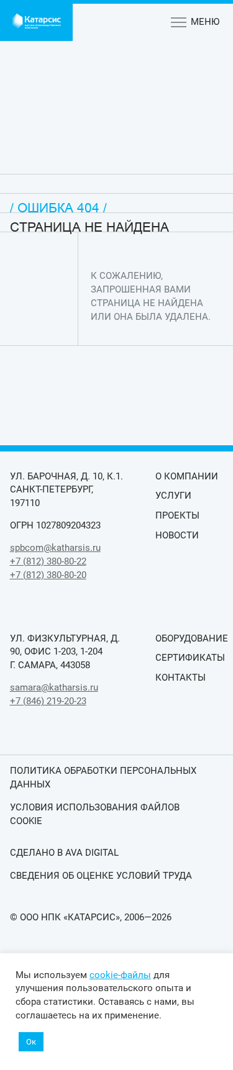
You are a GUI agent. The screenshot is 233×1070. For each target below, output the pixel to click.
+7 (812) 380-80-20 (48, 575)
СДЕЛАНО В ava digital (64, 852)
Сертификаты (189, 657)
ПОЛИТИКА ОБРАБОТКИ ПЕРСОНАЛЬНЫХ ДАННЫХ (103, 777)
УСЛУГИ (173, 495)
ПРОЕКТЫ (177, 515)
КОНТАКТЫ (180, 677)
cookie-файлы (120, 975)
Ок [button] (31, 1041)
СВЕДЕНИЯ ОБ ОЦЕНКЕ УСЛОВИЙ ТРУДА (101, 875)
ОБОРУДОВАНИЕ (189, 638)
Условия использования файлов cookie (95, 814)
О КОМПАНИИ (186, 476)
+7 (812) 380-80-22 (48, 561)
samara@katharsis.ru (54, 687)
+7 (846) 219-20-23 (48, 701)
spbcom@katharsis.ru (55, 547)
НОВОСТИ (177, 535)
